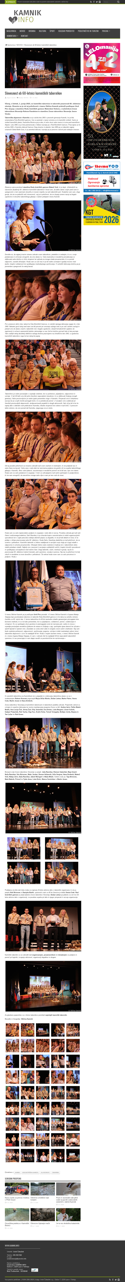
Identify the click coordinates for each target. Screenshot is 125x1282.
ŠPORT (52, 31)
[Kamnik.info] (23, 22)
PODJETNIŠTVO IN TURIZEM (88, 31)
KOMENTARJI (11, 35)
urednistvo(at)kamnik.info (16, 1259)
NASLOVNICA (11, 31)
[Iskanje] (118, 2)
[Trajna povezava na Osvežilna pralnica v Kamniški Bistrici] (17, 1220)
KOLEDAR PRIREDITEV (66, 31)
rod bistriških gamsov (30, 1172)
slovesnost (45, 1172)
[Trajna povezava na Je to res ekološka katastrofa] (68, 1220)
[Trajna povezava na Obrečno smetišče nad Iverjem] (43, 1195)
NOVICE (22, 31)
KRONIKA (32, 31)
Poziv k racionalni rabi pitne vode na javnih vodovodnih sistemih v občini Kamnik (67, 1200)
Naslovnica (11, 45)
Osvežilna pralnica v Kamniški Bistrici (30, 2)
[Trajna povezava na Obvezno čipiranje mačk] (43, 1220)
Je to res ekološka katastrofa (67, 1223)
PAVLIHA (105, 31)
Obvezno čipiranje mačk (40, 1223)
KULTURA (42, 31)
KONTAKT (24, 35)
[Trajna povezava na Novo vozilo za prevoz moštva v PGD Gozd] (17, 1195)
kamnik (17, 1172)
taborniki (55, 1172)
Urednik (13, 97)
